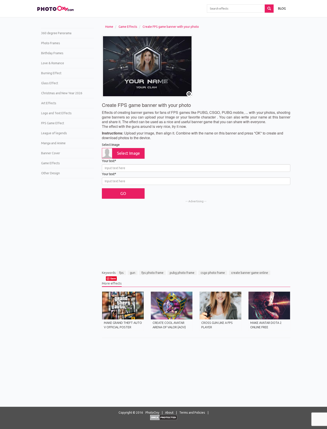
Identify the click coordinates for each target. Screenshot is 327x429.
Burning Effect (51, 73)
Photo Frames (50, 43)
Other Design (50, 173)
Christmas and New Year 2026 (61, 93)
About (169, 412)
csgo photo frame (213, 273)
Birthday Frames (52, 53)
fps (121, 273)
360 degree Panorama (56, 33)
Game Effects (50, 163)
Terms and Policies (192, 412)
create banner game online (249, 273)
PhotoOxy (152, 412)
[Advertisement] (66, 250)
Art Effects (48, 103)
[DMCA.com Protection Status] (163, 417)
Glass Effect (49, 83)
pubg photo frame (182, 273)
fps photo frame (152, 273)
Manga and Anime (53, 143)
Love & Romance (52, 63)
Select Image (111, 144)
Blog (282, 8)
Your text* (109, 161)
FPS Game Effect (52, 123)
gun (132, 273)
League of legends (54, 133)
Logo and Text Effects (56, 113)
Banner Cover (50, 153)
